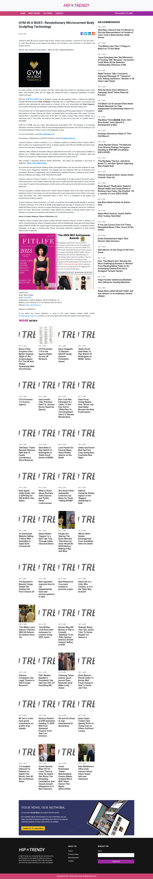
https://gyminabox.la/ (33, 305)
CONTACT (59, 13)
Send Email (27, 298)
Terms (70, 851)
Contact (71, 861)
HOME (22, 13)
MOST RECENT (34, 13)
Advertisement (73, 858)
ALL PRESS (48, 13)
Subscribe (116, 861)
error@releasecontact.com (28, 316)
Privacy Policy (73, 854)
